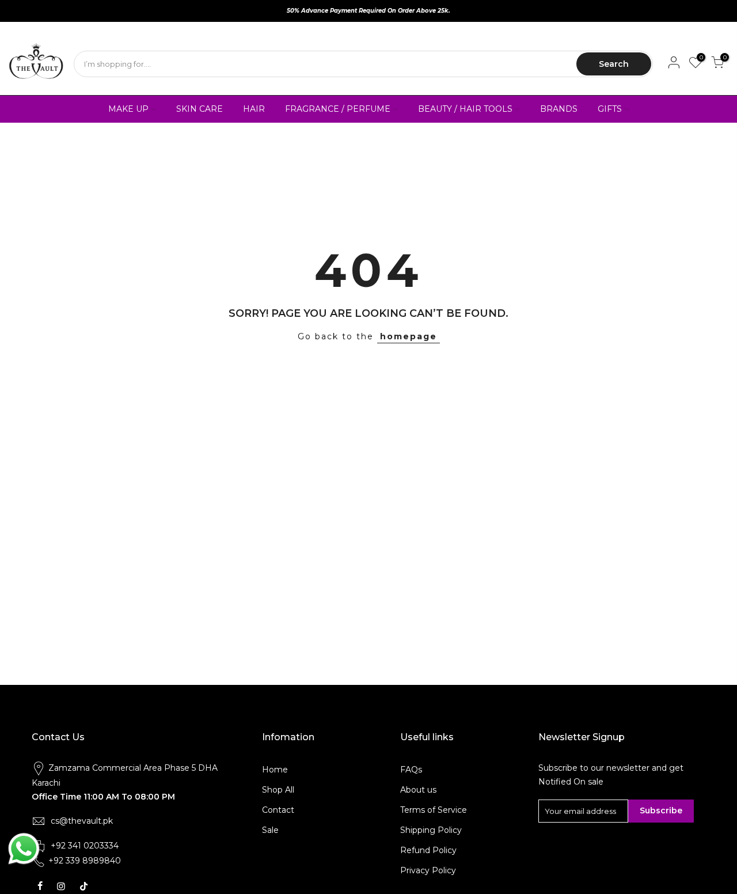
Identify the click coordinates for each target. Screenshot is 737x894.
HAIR (254, 109)
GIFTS (610, 109)
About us (418, 790)
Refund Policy (428, 850)
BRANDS (559, 109)
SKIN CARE (199, 109)
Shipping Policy (431, 830)
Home (275, 769)
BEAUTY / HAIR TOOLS (465, 109)
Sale (270, 830)
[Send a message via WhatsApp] (24, 849)
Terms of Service (433, 810)
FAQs (411, 769)
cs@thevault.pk (82, 821)
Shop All (278, 790)
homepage (408, 336)
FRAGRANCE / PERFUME (337, 109)
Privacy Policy (428, 870)
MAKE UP (128, 109)
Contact (278, 810)
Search (614, 64)
